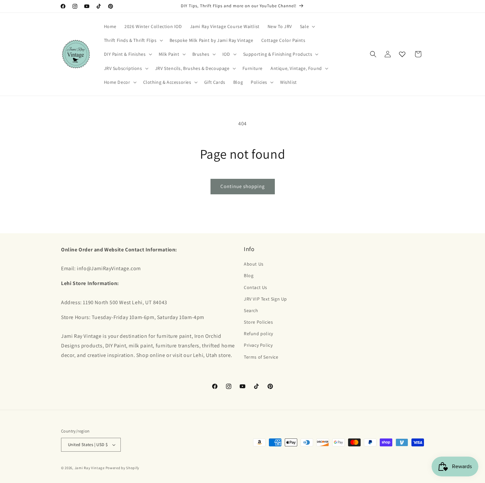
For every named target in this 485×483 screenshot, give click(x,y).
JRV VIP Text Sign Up (265, 299)
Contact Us (255, 287)
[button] (307, 26)
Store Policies (258, 322)
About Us (254, 264)
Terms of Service (261, 357)
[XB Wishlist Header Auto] (402, 54)
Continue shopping (242, 186)
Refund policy (258, 334)
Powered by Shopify (123, 468)
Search (251, 310)
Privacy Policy (258, 345)
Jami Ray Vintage (90, 468)
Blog (248, 275)
